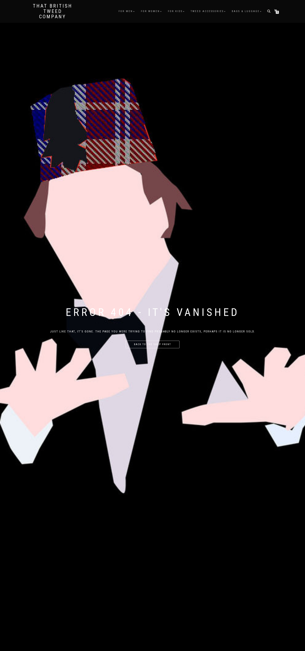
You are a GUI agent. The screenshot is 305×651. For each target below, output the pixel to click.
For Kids (175, 11)
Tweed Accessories (207, 11)
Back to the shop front (152, 344)
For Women (150, 11)
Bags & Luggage (246, 11)
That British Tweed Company (52, 11)
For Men (126, 11)
